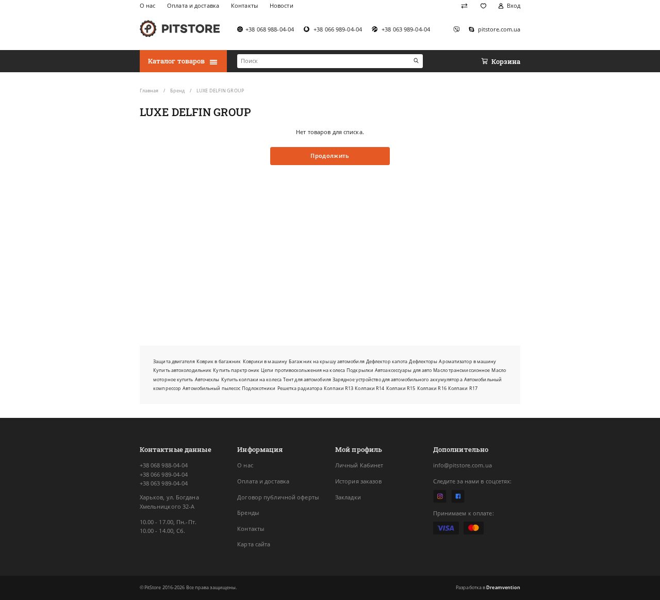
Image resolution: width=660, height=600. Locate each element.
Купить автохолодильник (182, 370)
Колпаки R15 (401, 388)
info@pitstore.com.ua (462, 465)
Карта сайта (253, 544)
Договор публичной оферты (278, 497)
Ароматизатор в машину (467, 361)
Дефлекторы (423, 361)
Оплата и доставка (263, 481)
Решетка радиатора (300, 388)
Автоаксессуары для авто (403, 370)
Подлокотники (258, 388)
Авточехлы (207, 379)
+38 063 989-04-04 (164, 483)
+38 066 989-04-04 (164, 474)
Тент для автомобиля (307, 379)
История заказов (358, 481)
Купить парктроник (236, 370)
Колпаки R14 (369, 388)
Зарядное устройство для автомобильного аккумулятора (398, 379)
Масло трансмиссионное (461, 370)
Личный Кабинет (359, 465)
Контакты (250, 528)
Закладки (348, 497)
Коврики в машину (265, 361)
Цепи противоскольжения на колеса (303, 370)
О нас (245, 465)
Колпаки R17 (462, 388)
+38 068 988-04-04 (164, 465)
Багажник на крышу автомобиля (327, 361)
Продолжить (329, 155)
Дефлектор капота (387, 361)
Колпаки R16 (432, 388)
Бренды (248, 512)
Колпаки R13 (338, 388)
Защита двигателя (174, 361)
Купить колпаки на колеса (251, 379)
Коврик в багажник (218, 361)
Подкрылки (359, 370)
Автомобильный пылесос (211, 388)
